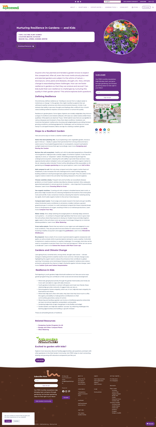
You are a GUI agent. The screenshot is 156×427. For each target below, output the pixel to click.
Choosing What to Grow (58, 186)
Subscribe (143, 1)
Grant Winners (98, 384)
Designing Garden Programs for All (50, 325)
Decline (16, 421)
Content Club (115, 400)
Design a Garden (116, 413)
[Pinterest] (80, 1)
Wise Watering (61, 222)
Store (136, 7)
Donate (147, 7)
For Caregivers (114, 380)
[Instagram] (78, 1)
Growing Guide (116, 404)
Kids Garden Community (131, 1)
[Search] (153, 7)
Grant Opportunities (99, 379)
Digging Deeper (116, 393)
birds (85, 228)
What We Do (81, 379)
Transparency (81, 392)
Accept (8, 421)
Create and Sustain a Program (115, 409)
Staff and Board (82, 403)
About (72, 7)
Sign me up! (107, 97)
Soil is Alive (86, 165)
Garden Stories (82, 414)
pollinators (69, 230)
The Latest (81, 413)
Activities (114, 390)
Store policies (98, 392)
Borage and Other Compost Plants (50, 327)
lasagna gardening (51, 165)
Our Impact (81, 380)
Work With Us (81, 384)
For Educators (114, 379)
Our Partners (81, 382)
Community (124, 7)
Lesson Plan (115, 392)
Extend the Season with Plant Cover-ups (67, 245)
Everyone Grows (116, 399)
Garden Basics (116, 406)
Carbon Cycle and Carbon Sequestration (53, 265)
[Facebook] (75, 1)
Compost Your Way (46, 209)
